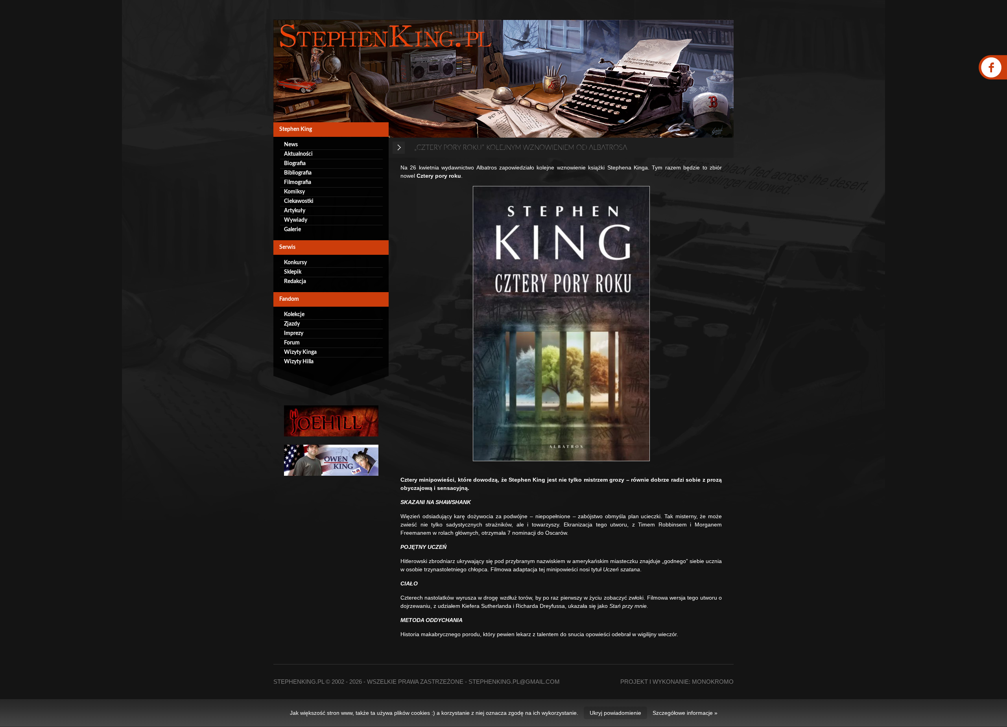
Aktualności (298, 154)
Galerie (292, 229)
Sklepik (292, 272)
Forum (292, 343)
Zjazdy (292, 324)
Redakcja (295, 281)
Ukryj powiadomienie (615, 713)
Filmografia (297, 182)
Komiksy (294, 192)
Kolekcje (294, 314)
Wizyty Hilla (299, 361)
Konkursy (295, 262)
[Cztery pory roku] (561, 323)
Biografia (295, 163)
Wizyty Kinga (300, 352)
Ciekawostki (299, 201)
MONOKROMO (713, 681)
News (291, 144)
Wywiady (295, 220)
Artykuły (294, 210)
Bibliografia (298, 173)
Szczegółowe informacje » (685, 713)
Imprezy (293, 333)
